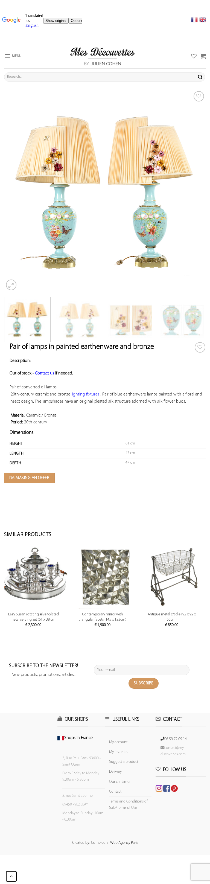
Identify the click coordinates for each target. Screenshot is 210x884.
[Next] (195, 190)
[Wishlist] (200, 347)
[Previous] (15, 190)
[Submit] (200, 77)
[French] (195, 20)
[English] (202, 20)
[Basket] (203, 56)
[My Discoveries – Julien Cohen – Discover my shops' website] (103, 56)
